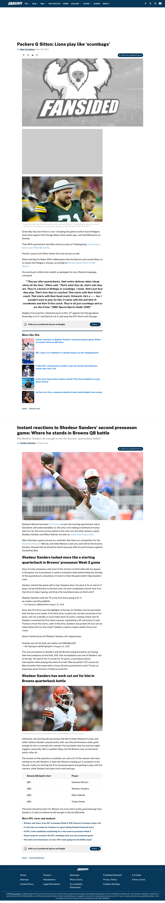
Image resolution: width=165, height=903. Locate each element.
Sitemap (24, 879)
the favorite (54, 524)
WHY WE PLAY (55, 4)
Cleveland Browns (31, 543)
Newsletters (49, 879)
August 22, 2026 (56, 604)
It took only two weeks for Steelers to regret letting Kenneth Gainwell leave (59, 827)
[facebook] (145, 3)
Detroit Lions (34, 409)
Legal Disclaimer (51, 884)
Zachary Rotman (27, 443)
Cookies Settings (111, 884)
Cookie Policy (26, 884)
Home (24, 409)
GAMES (97, 4)
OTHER (86, 4)
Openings (74, 875)
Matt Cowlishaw (27, 49)
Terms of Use (138, 879)
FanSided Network (112, 875)
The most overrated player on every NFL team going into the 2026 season (58, 840)
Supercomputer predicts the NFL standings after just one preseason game (58, 835)
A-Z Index (136, 875)
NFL (26, 4)
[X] (150, 3)
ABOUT (106, 4)
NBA (42, 4)
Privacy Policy (110, 879)
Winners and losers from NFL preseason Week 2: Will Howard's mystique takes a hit (62, 823)
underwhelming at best (82, 534)
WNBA (66, 4)
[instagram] (155, 3)
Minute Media (16, 894)
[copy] (37, 55)
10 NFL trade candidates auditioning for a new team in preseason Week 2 (57, 831)
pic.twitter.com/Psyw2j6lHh (36, 601)
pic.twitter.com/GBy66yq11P (62, 643)
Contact (47, 875)
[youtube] (160, 3)
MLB (34, 4)
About (23, 875)
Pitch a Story (76, 879)
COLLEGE (75, 4)
